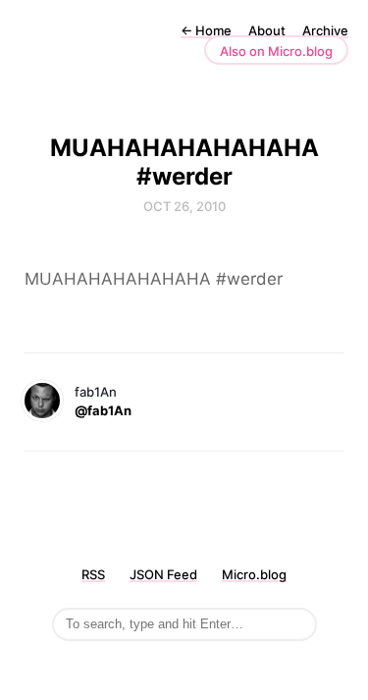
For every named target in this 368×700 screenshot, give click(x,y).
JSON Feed (163, 574)
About (267, 30)
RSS (93, 574)
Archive (325, 30)
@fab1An (103, 410)
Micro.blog (254, 574)
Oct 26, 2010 (184, 206)
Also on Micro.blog (276, 51)
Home (206, 30)
